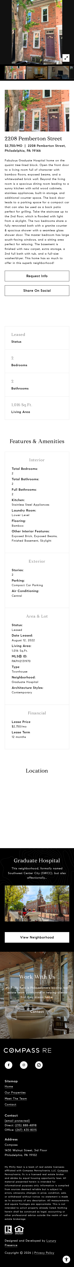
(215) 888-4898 (26, 1125)
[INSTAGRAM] (24, 1065)
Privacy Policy (44, 1252)
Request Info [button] (37, 276)
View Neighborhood (37, 937)
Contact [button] (37, 1012)
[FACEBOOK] (8, 1065)
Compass (62, 1170)
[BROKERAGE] (39, 1065)
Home (9, 1086)
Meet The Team (16, 1098)
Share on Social (37, 291)
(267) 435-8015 (26, 1130)
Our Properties (15, 1092)
